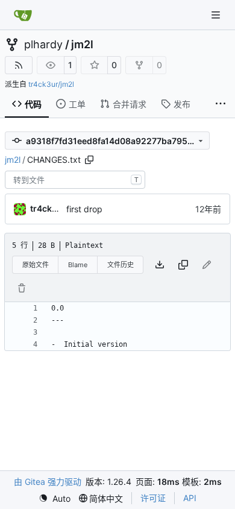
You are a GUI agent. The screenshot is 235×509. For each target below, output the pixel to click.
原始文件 (35, 265)
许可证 (153, 498)
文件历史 (120, 265)
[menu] (54, 498)
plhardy (43, 45)
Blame (77, 265)
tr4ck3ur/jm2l (51, 84)
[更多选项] (220, 104)
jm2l (82, 45)
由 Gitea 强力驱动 (47, 481)
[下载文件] (159, 264)
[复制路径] (89, 160)
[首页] (23, 15)
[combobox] (75, 180)
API (189, 498)
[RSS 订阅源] (19, 65)
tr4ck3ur (48, 208)
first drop (84, 209)
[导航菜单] (217, 15)
